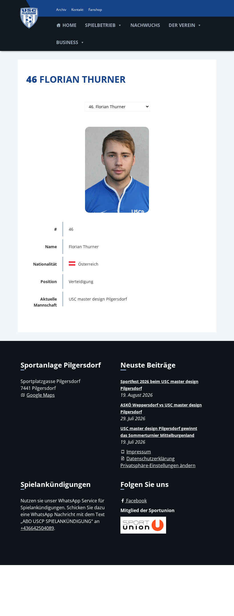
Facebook (136, 500)
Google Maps (41, 395)
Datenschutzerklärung (150, 458)
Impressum (138, 452)
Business (67, 42)
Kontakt (77, 9)
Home (69, 25)
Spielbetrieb (100, 25)
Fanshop (95, 9)
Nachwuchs (145, 25)
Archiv (61, 9)
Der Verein (182, 25)
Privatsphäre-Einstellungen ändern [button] (157, 465)
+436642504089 (37, 528)
